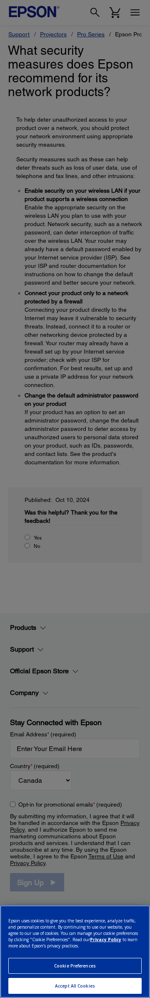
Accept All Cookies (75, 986)
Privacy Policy (105, 939)
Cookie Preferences (75, 966)
